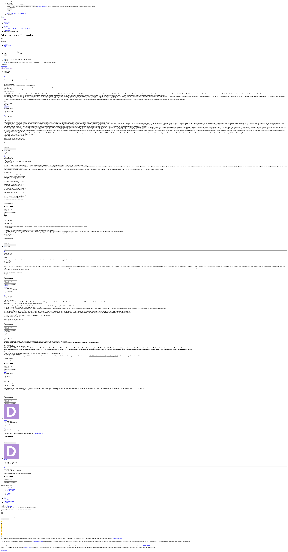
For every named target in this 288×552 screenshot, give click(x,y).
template (8, 68)
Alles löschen (4, 66)
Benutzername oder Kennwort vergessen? (16, 13)
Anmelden (9, 9)
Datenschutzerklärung (42, 6)
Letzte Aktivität (7, 45)
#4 (4, 219)
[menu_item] (144, 521)
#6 (4, 295)
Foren (5, 19)
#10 (4, 467)
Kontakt (5, 498)
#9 (4, 428)
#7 (4, 337)
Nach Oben (6, 502)
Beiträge (6, 44)
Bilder (5, 46)
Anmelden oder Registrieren (10, 1)
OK (2, 513)
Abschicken (6, 149)
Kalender (6, 23)
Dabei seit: (9, 110)
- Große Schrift (10, 490)
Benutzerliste (7, 22)
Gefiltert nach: (4, 64)
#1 (4, 76)
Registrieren (9, 12)
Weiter (11, 68)
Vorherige (3, 68)
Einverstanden (4, 550)
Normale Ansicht (11, 489)
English (8, 494)
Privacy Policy (146, 545)
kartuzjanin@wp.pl (38, 433)
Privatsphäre (6, 499)
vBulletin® (9, 506)
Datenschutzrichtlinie (117, 538)
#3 (4, 156)
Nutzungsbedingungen (9, 501)
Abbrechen (13, 149)
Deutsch (8, 493)
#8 (4, 380)
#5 (4, 251)
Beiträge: (9, 111)
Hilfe (5, 497)
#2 (4, 115)
